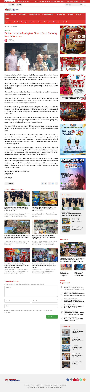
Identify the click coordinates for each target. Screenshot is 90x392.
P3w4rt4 (10, 39)
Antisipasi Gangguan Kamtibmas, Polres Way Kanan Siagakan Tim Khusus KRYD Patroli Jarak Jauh (16, 208)
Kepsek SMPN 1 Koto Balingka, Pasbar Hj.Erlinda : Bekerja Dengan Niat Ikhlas (79, 273)
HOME (7, 14)
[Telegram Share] (53, 183)
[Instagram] (77, 380)
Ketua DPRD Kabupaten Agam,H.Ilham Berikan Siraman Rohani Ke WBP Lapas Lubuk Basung (43, 237)
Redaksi (26, 385)
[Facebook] (67, 380)
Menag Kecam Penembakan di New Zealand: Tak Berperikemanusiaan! (74, 294)
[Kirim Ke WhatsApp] (56, 183)
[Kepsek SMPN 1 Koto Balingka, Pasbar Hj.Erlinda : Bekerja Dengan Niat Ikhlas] (80, 267)
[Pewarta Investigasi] (11, 9)
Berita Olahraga (22, 22)
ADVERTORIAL (23, 14)
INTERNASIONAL (60, 14)
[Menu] (5, 4)
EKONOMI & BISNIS (34, 14)
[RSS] (84, 380)
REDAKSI (19, 4)
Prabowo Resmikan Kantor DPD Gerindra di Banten (73, 319)
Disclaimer (63, 385)
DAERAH (13, 14)
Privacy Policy (48, 385)
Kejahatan (32, 22)
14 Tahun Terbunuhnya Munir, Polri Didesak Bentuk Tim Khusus (74, 307)
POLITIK (8, 18)
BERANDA (11, 4)
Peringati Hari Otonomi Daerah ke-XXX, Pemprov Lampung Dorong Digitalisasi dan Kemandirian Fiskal (78, 340)
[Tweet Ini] (45, 183)
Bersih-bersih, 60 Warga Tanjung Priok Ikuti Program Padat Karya (74, 313)
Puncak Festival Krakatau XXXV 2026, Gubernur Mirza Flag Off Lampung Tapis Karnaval (44, 265)
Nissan (40, 22)
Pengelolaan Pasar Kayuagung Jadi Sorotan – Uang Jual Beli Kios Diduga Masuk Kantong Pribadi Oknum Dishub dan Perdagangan (78, 348)
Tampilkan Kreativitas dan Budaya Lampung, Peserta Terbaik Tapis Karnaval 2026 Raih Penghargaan (16, 265)
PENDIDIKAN (79, 14)
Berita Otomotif (10, 22)
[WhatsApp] (80, 380)
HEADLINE (7, 30)
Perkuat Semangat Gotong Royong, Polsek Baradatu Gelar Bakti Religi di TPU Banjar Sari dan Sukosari (17, 237)
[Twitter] (71, 380)
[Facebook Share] (42, 183)
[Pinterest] (74, 380)
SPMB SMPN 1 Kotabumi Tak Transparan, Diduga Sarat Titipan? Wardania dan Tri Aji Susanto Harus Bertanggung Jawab (66, 273)
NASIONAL (71, 14)
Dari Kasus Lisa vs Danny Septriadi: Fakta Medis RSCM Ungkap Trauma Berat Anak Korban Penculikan (49, 1)
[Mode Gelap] (85, 4)
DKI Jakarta (56, 22)
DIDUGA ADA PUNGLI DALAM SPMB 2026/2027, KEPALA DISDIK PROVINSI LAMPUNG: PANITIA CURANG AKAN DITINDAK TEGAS (77, 332)
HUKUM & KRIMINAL (48, 14)
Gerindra (65, 22)
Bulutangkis (47, 22)
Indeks (32, 385)
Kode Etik (39, 385)
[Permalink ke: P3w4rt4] (5, 40)
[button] (81, 4)
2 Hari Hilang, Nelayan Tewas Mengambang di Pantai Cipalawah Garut (74, 300)
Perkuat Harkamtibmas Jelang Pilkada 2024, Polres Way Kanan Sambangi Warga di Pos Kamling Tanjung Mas (78, 364)
